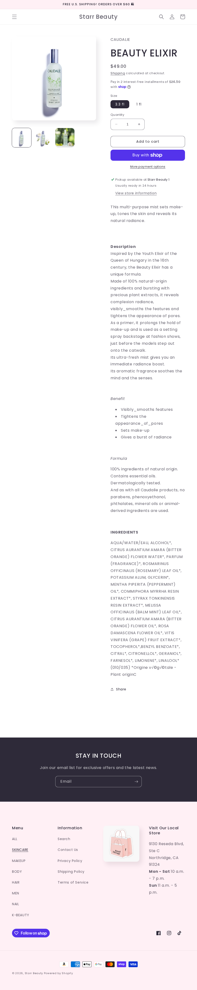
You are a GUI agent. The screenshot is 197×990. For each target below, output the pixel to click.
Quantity (117, 114)
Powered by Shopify (58, 973)
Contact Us (68, 849)
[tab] (148, 235)
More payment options (148, 167)
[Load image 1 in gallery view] (21, 137)
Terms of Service (73, 882)
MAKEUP (19, 860)
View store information (136, 193)
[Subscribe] (136, 781)
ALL (15, 838)
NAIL (15, 904)
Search (64, 838)
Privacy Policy (70, 860)
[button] (14, 17)
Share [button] (121, 689)
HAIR (15, 882)
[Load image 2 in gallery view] (43, 137)
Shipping (118, 73)
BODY (17, 871)
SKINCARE (20, 849)
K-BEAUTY (20, 915)
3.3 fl (119, 104)
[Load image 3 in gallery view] (64, 137)
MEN (15, 893)
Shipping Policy (71, 871)
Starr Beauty (34, 973)
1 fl (139, 104)
